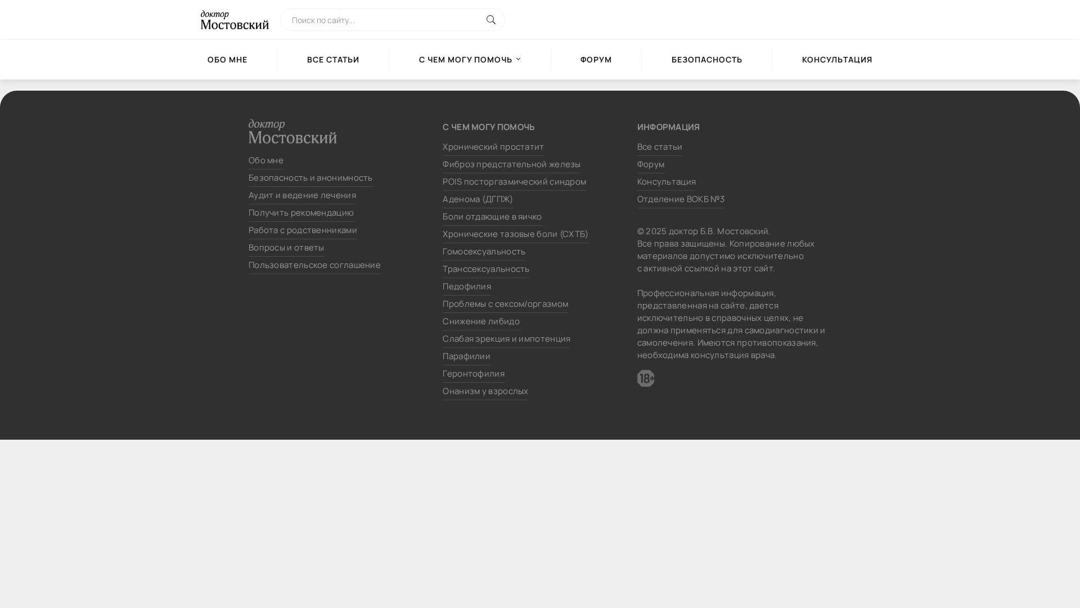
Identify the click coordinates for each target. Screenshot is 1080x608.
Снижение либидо (481, 321)
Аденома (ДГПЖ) (478, 199)
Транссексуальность (486, 269)
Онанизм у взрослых (485, 391)
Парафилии (466, 356)
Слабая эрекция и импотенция (506, 339)
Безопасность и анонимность (311, 178)
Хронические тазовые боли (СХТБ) (515, 234)
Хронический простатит (493, 147)
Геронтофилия (474, 373)
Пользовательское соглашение (315, 265)
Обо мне (228, 59)
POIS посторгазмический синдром (514, 181)
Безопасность (707, 59)
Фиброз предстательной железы (511, 164)
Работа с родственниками (303, 230)
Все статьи (333, 59)
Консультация (837, 59)
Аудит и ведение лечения (302, 195)
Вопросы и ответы (287, 247)
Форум (596, 59)
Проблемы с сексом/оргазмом (505, 304)
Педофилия (467, 286)
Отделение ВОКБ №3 (681, 199)
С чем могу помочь (465, 59)
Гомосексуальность (484, 251)
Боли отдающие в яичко (492, 216)
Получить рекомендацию (301, 212)
